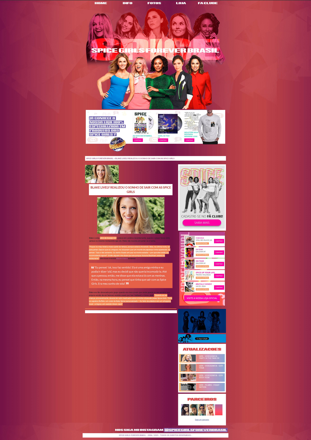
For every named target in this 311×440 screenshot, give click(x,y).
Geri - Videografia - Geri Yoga (211, 367)
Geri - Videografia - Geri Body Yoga (211, 376)
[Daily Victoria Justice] (185, 415)
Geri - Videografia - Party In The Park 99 (209, 357)
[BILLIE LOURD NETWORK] (202, 415)
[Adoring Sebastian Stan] (194, 415)
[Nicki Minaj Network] (210, 415)
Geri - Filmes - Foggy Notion (209, 386)
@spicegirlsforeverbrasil (195, 430)
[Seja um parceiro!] (219, 415)
